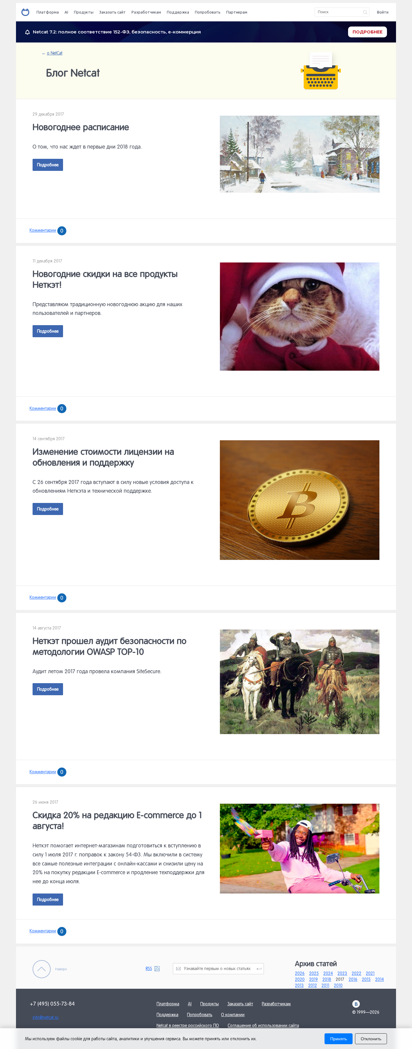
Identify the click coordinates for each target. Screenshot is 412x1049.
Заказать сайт (112, 12)
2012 (312, 985)
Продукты (83, 12)
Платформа (47, 12)
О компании (233, 1014)
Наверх (61, 969)
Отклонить (371, 1038)
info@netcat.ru (46, 1017)
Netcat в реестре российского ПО (188, 1025)
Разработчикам (146, 12)
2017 (340, 979)
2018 (326, 979)
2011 (325, 985)
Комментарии (46, 230)
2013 (299, 985)
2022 (356, 973)
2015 (366, 979)
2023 (342, 973)
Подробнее (48, 164)
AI (66, 12)
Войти (382, 12)
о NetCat (54, 53)
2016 (353, 979)
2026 (300, 973)
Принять (338, 1038)
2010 (338, 985)
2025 (314, 973)
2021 (370, 973)
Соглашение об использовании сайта (263, 1025)
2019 (313, 979)
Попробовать (207, 12)
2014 (379, 979)
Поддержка (178, 12)
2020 (300, 979)
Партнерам (236, 12)
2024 (328, 973)
